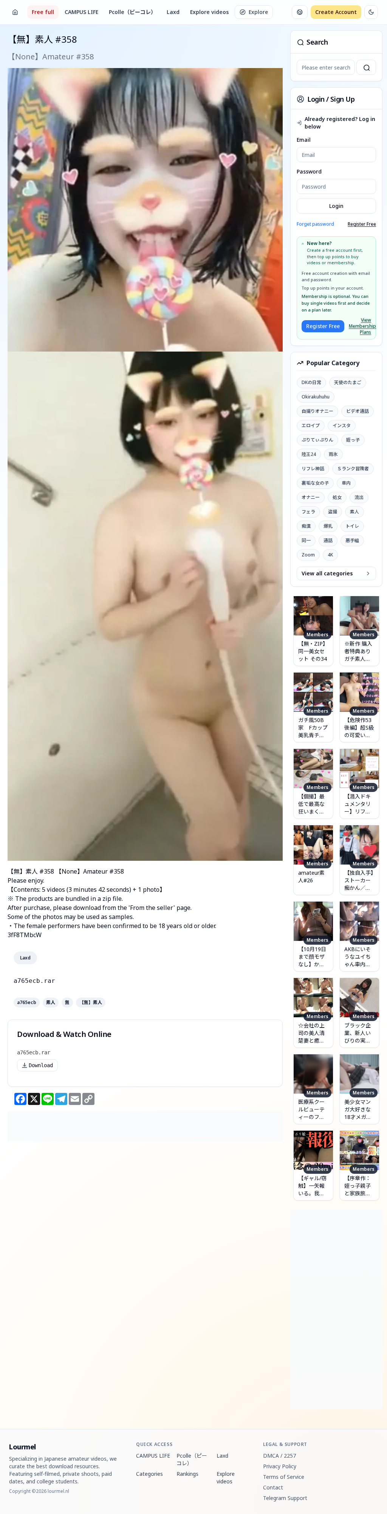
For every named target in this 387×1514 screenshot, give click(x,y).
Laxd (173, 11)
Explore (258, 11)
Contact (273, 1487)
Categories (149, 1473)
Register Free (362, 224)
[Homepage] (15, 12)
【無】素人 (90, 1003)
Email (304, 139)
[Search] (366, 67)
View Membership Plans (360, 326)
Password (309, 171)
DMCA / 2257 (279, 1455)
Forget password (315, 224)
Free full (43, 11)
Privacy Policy (279, 1466)
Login (336, 205)
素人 (50, 1003)
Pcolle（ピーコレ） (132, 11)
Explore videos (209, 11)
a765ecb (26, 1003)
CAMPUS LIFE (81, 11)
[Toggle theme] (371, 12)
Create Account (336, 11)
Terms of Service (283, 1476)
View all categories (327, 573)
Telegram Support (285, 1498)
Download (41, 1065)
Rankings (187, 1473)
